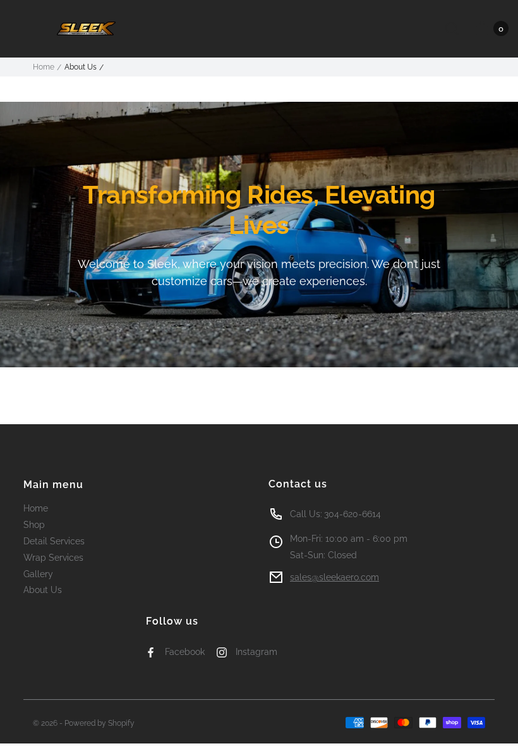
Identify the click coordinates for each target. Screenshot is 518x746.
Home (43, 67)
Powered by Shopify (99, 723)
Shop (34, 525)
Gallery (38, 574)
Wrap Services (53, 558)
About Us (42, 590)
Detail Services (54, 541)
